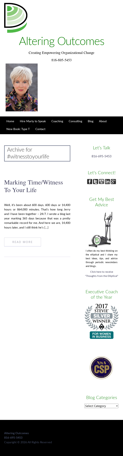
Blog (90, 121)
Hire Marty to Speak (33, 121)
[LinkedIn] (108, 183)
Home (10, 121)
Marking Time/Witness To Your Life (33, 186)
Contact (40, 129)
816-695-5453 (101, 156)
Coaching (57, 121)
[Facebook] (90, 183)
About (103, 121)
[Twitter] (96, 183)
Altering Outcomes (61, 41)
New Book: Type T (18, 129)
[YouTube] (102, 183)
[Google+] (113, 183)
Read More (22, 242)
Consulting (75, 121)
